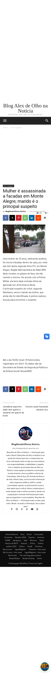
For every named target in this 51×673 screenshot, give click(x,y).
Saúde (29, 546)
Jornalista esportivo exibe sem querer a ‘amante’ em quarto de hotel (13, 411)
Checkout (38, 546)
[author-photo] (25, 440)
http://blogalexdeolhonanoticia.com (25, 448)
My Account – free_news (12, 552)
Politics (22, 546)
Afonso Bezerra (12, 534)
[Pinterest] (19, 218)
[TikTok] (23, 509)
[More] (45, 218)
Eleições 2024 (20, 537)
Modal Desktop (28, 558)
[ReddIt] (38, 218)
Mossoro (33, 540)
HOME (7, 540)
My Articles (12, 555)
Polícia (32, 543)
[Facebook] (5, 218)
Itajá (25, 540)
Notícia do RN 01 (11, 543)
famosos (40, 537)
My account (7, 549)
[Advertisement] (25, 26)
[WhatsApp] (25, 218)
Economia (8, 537)
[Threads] (38, 509)
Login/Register (20, 549)
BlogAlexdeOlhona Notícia (15, 211)
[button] (47, 121)
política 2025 (11, 546)
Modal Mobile (14, 558)
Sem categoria (16, 127)
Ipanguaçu (17, 540)
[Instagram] (18, 509)
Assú (22, 534)
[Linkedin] (32, 218)
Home (5, 127)
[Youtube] (33, 509)
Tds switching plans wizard (30, 555)
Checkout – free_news (37, 549)
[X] (12, 218)
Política (40, 543)
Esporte (32, 537)
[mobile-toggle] (4, 121)
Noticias (24, 543)
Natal (42, 540)
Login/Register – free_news (35, 552)
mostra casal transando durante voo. (37, 408)
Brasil (29, 534)
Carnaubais (38, 534)
